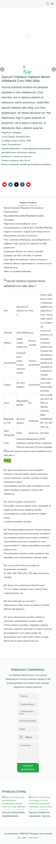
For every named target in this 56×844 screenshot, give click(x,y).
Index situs (33, 837)
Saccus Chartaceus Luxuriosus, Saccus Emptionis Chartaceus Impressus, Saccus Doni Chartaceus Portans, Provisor (40, 814)
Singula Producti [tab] (28, 202)
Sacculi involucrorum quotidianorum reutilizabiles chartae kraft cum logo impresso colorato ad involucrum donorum (14, 814)
